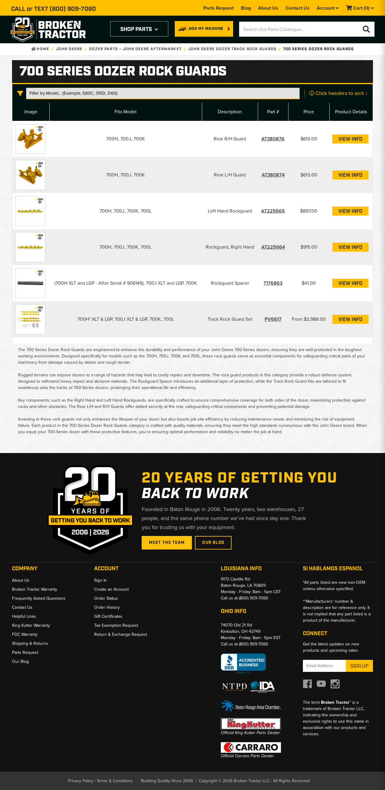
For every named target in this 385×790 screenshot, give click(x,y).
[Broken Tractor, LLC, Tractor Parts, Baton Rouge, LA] (243, 664)
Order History (107, 607)
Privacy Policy (80, 781)
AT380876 (273, 138)
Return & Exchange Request (120, 634)
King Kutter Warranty (31, 625)
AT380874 (273, 174)
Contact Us (297, 8)
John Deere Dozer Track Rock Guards (232, 49)
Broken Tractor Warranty (34, 589)
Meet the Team (167, 542)
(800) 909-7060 (73, 9)
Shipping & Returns (30, 643)
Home (42, 49)
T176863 (272, 283)
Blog (246, 8)
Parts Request (218, 8)
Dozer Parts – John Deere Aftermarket (135, 49)
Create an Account (111, 589)
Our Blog (213, 542)
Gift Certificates (108, 616)
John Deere (69, 49)
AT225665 (273, 210)
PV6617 (273, 319)
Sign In (100, 580)
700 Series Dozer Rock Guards (318, 49)
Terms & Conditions (115, 781)
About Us (268, 8)
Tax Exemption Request (116, 625)
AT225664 (273, 246)
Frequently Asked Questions (39, 598)
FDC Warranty (25, 634)
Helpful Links (24, 616)
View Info (350, 139)
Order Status (106, 598)
